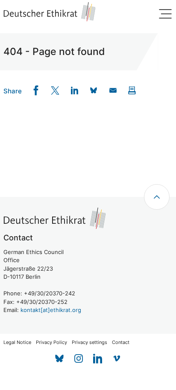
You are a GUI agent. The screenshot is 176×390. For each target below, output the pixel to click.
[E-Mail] (113, 90)
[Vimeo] (116, 358)
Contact (120, 342)
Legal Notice (17, 342)
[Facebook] (36, 90)
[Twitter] (55, 90)
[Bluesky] (59, 358)
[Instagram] (78, 358)
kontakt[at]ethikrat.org (51, 309)
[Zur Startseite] (49, 11)
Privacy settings (89, 342)
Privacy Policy (51, 342)
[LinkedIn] (74, 90)
